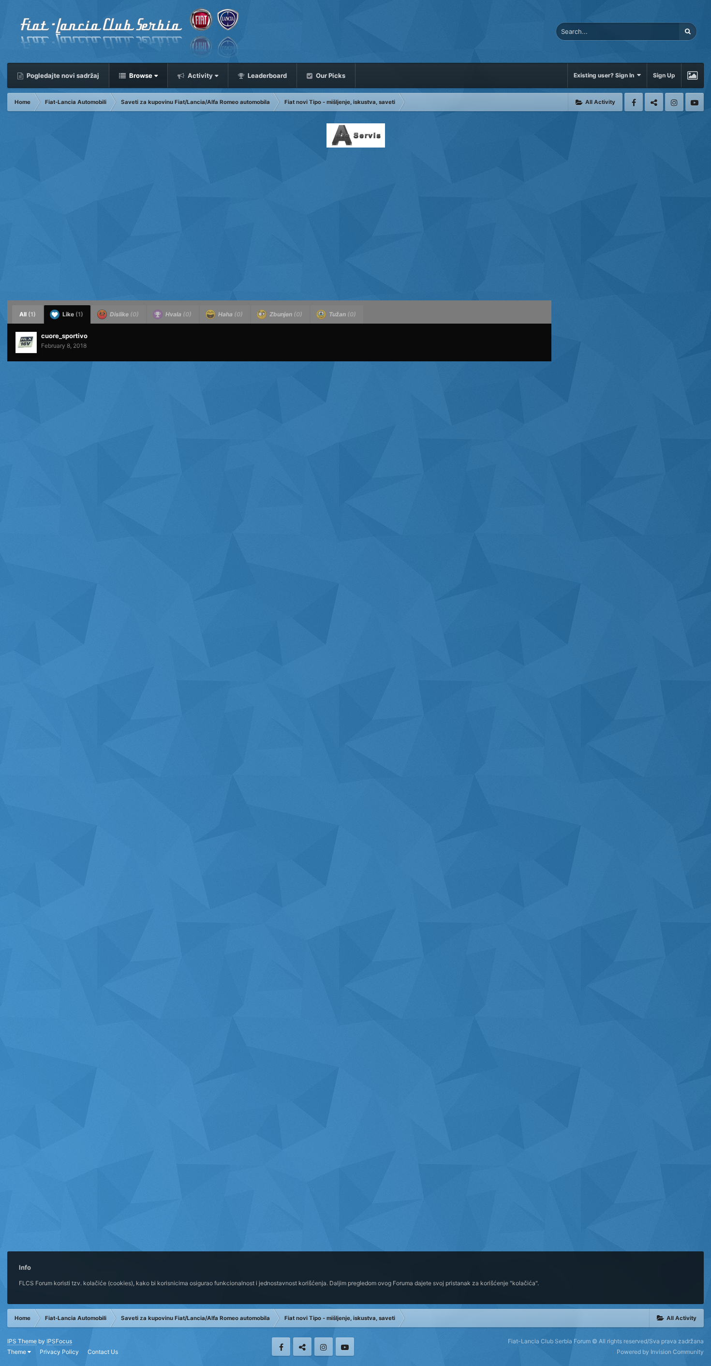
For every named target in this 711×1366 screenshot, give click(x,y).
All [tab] (27, 314)
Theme (17, 1351)
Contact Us (103, 1351)
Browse (140, 75)
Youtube (694, 102)
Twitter (654, 102)
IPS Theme (22, 1341)
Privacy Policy (59, 1351)
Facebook (633, 102)
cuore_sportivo (64, 336)
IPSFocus (59, 1341)
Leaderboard (266, 75)
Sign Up (664, 75)
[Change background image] (692, 75)
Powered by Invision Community (660, 1351)
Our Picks (329, 75)
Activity (199, 75)
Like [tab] (72, 314)
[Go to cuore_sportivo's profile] (26, 342)
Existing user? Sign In (605, 75)
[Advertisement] (355, 221)
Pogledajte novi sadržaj (62, 75)
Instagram (674, 102)
